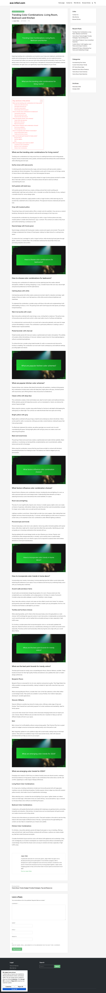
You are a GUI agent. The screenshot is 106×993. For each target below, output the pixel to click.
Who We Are (77, 3)
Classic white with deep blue (20, 120)
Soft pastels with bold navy (20, 106)
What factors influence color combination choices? (25, 125)
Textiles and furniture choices (20, 134)
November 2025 (76, 86)
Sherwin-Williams (18, 139)
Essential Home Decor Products (80, 69)
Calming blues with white (20, 113)
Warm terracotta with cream (20, 115)
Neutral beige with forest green (21, 109)
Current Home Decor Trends (79, 64)
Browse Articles (86, 3)
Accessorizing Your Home (79, 62)
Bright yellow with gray (19, 122)
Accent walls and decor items (20, 132)
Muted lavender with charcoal (21, 116)
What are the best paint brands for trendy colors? (25, 136)
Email (14, 929)
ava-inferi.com (17, 3)
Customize (8, 986)
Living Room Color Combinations (21, 144)
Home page (61, 3)
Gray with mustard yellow (20, 108)
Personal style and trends (20, 128)
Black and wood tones (19, 123)
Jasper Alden (16, 21)
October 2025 (76, 89)
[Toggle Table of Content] (40, 101)
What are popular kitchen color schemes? (23, 118)
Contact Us (69, 3)
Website (14, 936)
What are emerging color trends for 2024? (23, 142)
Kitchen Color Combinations (20, 148)
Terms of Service (14, 965)
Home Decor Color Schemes (18, 11)
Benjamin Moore (18, 137)
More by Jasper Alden (26, 871)
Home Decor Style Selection (79, 74)
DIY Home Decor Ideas (78, 67)
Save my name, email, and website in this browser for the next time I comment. (36, 945)
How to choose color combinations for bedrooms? (25, 111)
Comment (15, 903)
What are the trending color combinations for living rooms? (27, 103)
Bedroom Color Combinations (21, 146)
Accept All (14, 989)
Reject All (20, 986)
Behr (15, 141)
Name (14, 923)
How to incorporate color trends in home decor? (25, 130)
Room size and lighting (19, 127)
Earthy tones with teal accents (21, 104)
